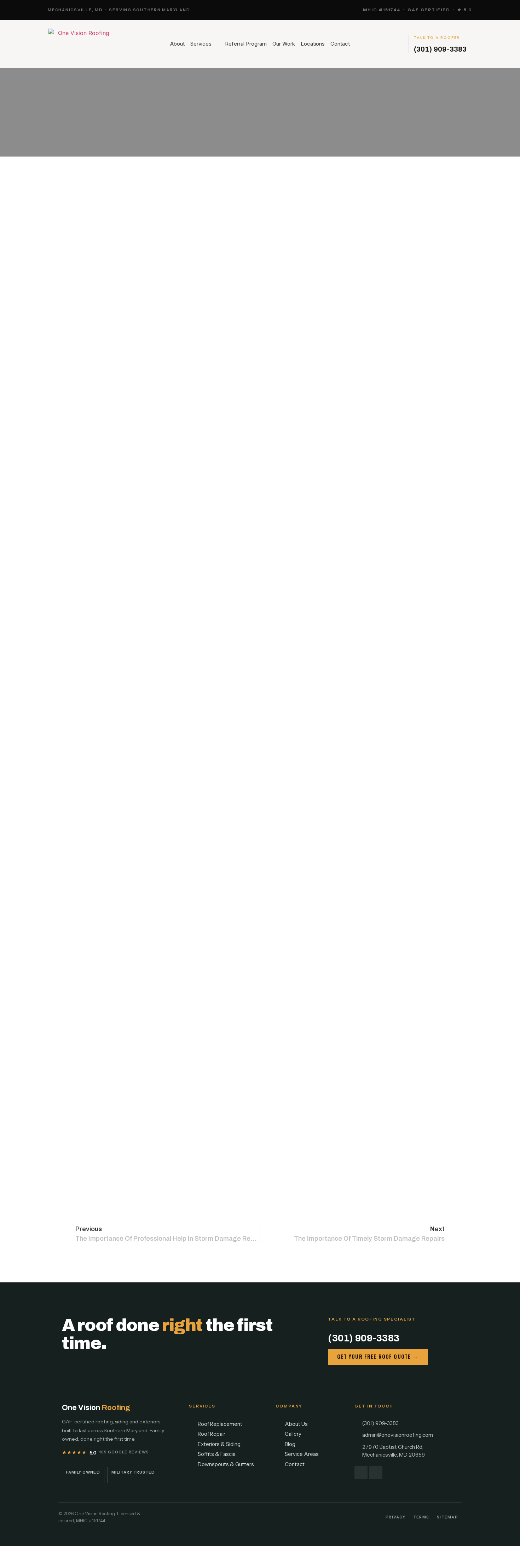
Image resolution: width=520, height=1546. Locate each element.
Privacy (395, 1517)
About (177, 43)
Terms (421, 1517)
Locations (313, 43)
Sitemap (447, 1517)
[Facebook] (361, 1472)
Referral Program (246, 43)
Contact (340, 43)
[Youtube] (375, 1472)
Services (201, 43)
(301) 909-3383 (440, 49)
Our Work (283, 43)
